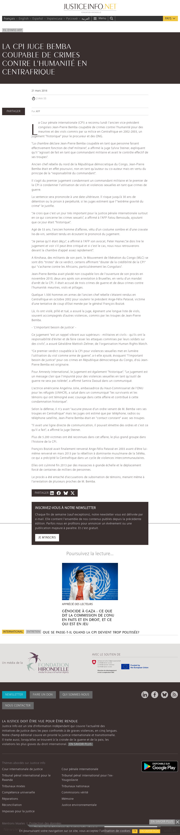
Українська (54, 18)
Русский (72, 18)
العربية (86, 18)
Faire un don (43, 694)
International (13, 631)
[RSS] (174, 694)
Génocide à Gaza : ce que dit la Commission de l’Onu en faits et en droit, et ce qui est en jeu (88, 616)
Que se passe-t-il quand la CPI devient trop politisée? (91, 632)
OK (134, 831)
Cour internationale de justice (22, 769)
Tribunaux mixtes (13, 786)
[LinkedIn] (144, 694)
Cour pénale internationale (80, 769)
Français (9, 18)
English (24, 18)
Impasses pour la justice (18, 811)
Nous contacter (18, 705)
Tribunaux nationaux (75, 786)
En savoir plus (150, 831)
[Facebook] (154, 694)
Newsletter (14, 694)
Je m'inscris (47, 537)
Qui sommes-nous (76, 694)
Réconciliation (12, 805)
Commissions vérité (75, 792)
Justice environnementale (79, 805)
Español (38, 18)
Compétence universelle (18, 792)
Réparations (10, 798)
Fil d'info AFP (12, 30)
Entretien (33, 631)
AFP (38, 111)
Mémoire (68, 798)
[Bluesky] (164, 694)
